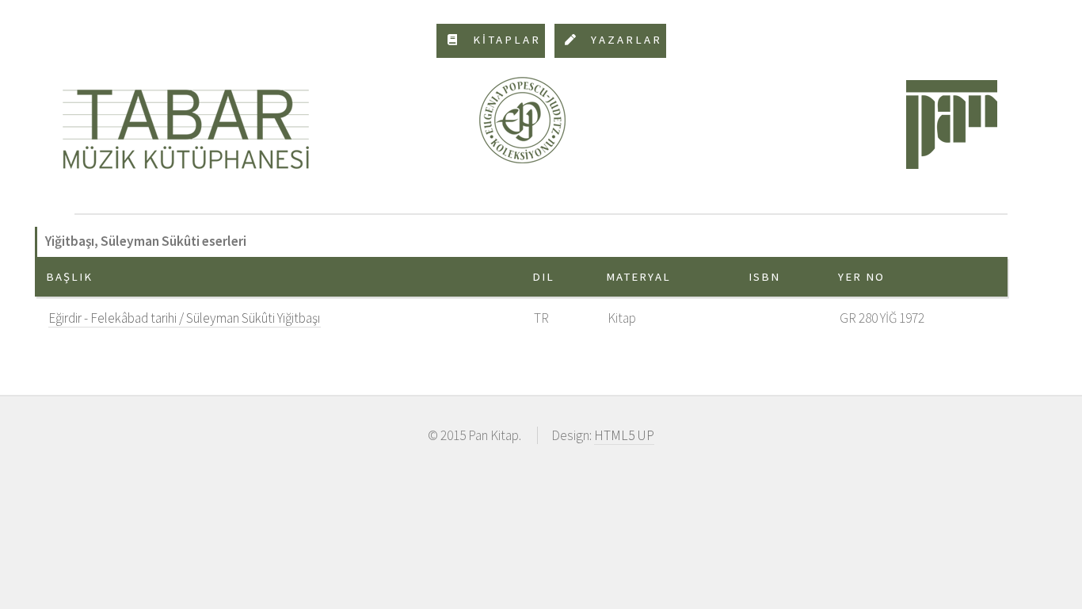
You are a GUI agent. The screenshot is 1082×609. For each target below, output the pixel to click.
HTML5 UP (624, 435)
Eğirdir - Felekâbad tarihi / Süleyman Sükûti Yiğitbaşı (184, 318)
